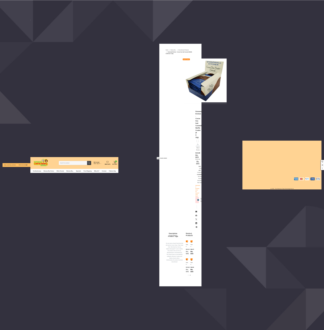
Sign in (98, 163)
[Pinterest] (196, 227)
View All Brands (287, 170)
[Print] (196, 215)
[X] (196, 219)
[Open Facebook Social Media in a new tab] (296, 148)
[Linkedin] (196, 223)
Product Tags (173, 236)
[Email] (196, 212)
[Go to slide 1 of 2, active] (188, 275)
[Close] (26, 165)
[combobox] (73, 163)
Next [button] (191, 234)
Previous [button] (188, 234)
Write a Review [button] (198, 149)
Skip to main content (162, 158)
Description (173, 233)
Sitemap (245, 162)
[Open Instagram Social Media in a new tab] (301, 148)
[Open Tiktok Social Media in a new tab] (310, 148)
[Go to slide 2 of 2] (190, 275)
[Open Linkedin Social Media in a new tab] (305, 148)
